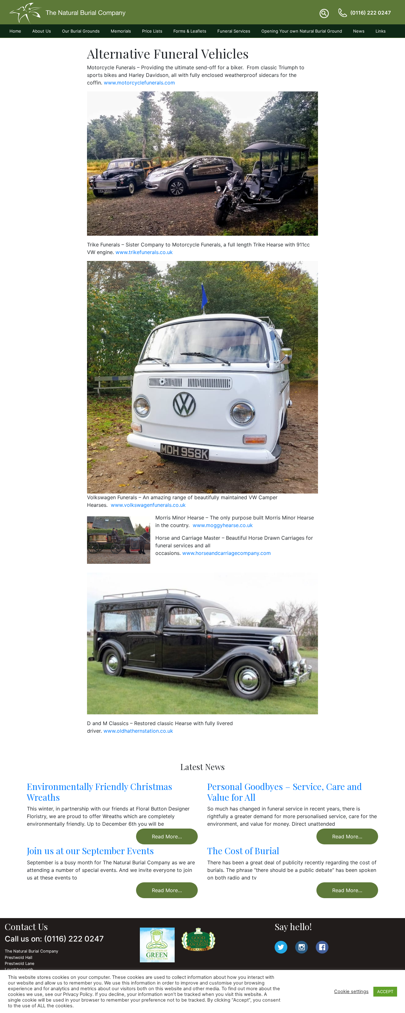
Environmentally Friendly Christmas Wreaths (99, 791)
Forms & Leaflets (189, 31)
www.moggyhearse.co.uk (223, 525)
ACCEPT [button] (385, 991)
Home (15, 31)
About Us (41, 31)
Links (381, 31)
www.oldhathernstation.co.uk (138, 731)
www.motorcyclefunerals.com (139, 82)
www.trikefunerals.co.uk (144, 252)
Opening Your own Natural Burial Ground (301, 31)
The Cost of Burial (243, 850)
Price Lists (152, 31)
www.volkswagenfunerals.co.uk (148, 505)
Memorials (121, 31)
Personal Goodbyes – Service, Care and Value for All (284, 791)
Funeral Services (233, 31)
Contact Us (20, 44)
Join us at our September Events (90, 850)
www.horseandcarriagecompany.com (226, 553)
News (358, 31)
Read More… (167, 836)
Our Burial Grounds (81, 31)
